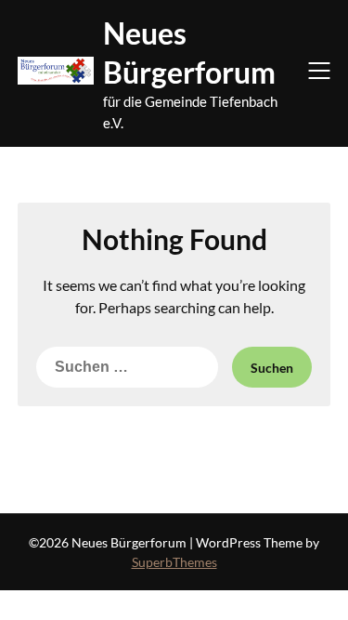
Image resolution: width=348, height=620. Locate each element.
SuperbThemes (174, 562)
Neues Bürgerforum (189, 52)
